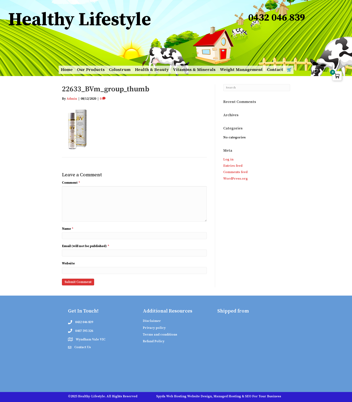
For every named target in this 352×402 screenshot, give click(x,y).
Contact (275, 69)
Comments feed (235, 172)
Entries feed (232, 166)
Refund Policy (153, 341)
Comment (71, 183)
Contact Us (82, 347)
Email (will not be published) (85, 246)
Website (68, 263)
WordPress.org (235, 179)
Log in (228, 159)
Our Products (91, 69)
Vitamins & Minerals (194, 69)
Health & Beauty (152, 69)
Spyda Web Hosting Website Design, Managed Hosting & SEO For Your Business (218, 396)
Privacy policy (154, 328)
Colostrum (120, 69)
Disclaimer (152, 321)
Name (67, 229)
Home (67, 69)
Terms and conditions (160, 334)
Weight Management (241, 69)
